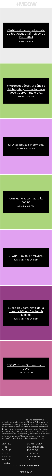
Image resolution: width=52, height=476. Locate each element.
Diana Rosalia (26, 41)
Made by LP (26, 472)
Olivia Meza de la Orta (26, 260)
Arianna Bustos (26, 206)
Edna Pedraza (26, 373)
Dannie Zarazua (26, 97)
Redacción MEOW (26, 149)
